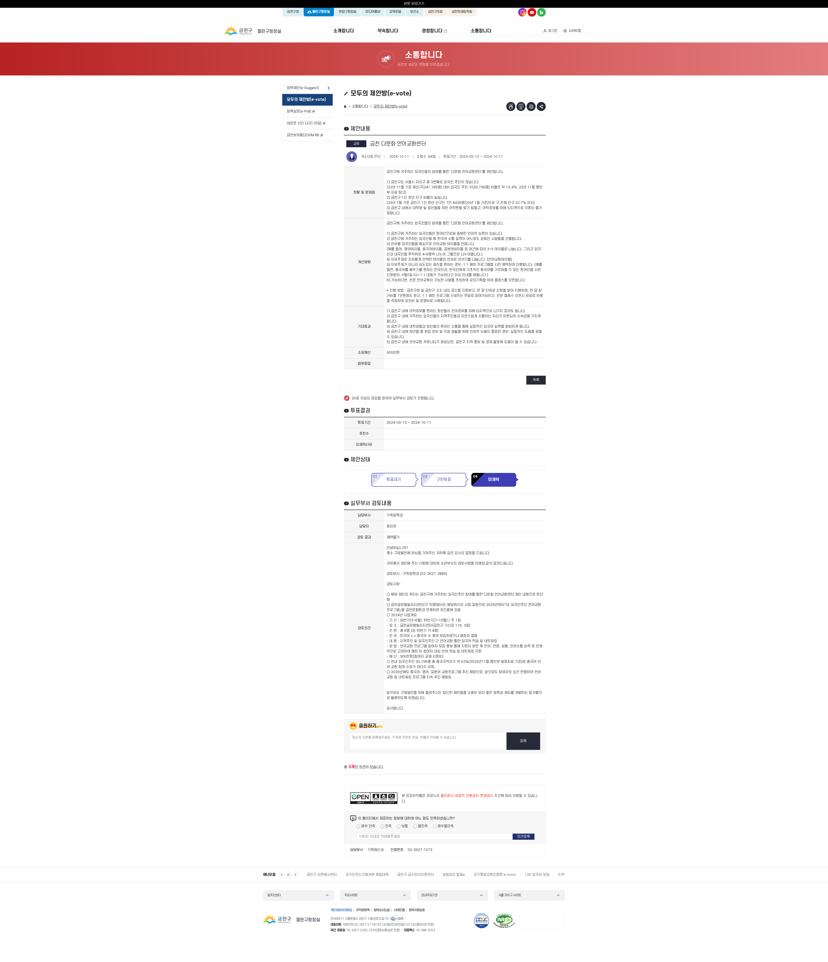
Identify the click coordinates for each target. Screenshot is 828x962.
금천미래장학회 (462, 12)
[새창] (504, 920)
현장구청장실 (347, 12)
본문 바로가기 (414, 4)
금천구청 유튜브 (532, 12)
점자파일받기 (520, 106)
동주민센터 (274, 895)
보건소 (414, 12)
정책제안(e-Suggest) (303, 88)
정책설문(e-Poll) (299, 111)
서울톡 (400, 919)
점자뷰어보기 (510, 106)
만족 (388, 826)
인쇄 (531, 106)
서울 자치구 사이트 (509, 895)
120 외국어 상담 (537, 875)
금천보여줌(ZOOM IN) (303, 135)
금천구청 (293, 12)
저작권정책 (362, 910)
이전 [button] (282, 875)
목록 (536, 380)
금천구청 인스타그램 (522, 12)
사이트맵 (575, 31)
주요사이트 (351, 895)
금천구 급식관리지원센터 (415, 875)
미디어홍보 (372, 12)
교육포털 (395, 12)
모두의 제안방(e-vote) (306, 99)
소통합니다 (481, 30)
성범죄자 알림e (453, 875)
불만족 (423, 826)
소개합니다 (343, 30)
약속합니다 (388, 30)
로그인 (552, 31)
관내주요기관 (429, 895)
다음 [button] (295, 875)
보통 (404, 826)
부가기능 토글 (541, 106)
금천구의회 (435, 12)
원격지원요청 (417, 910)
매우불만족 (446, 826)
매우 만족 (368, 826)
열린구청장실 (321, 12)
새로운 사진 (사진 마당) (304, 123)
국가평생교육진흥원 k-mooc (495, 875)
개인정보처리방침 (341, 910)
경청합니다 (432, 30)
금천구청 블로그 (541, 12)
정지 (288, 875)
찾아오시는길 (382, 910)
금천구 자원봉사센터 (322, 875)
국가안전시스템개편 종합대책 (367, 875)
